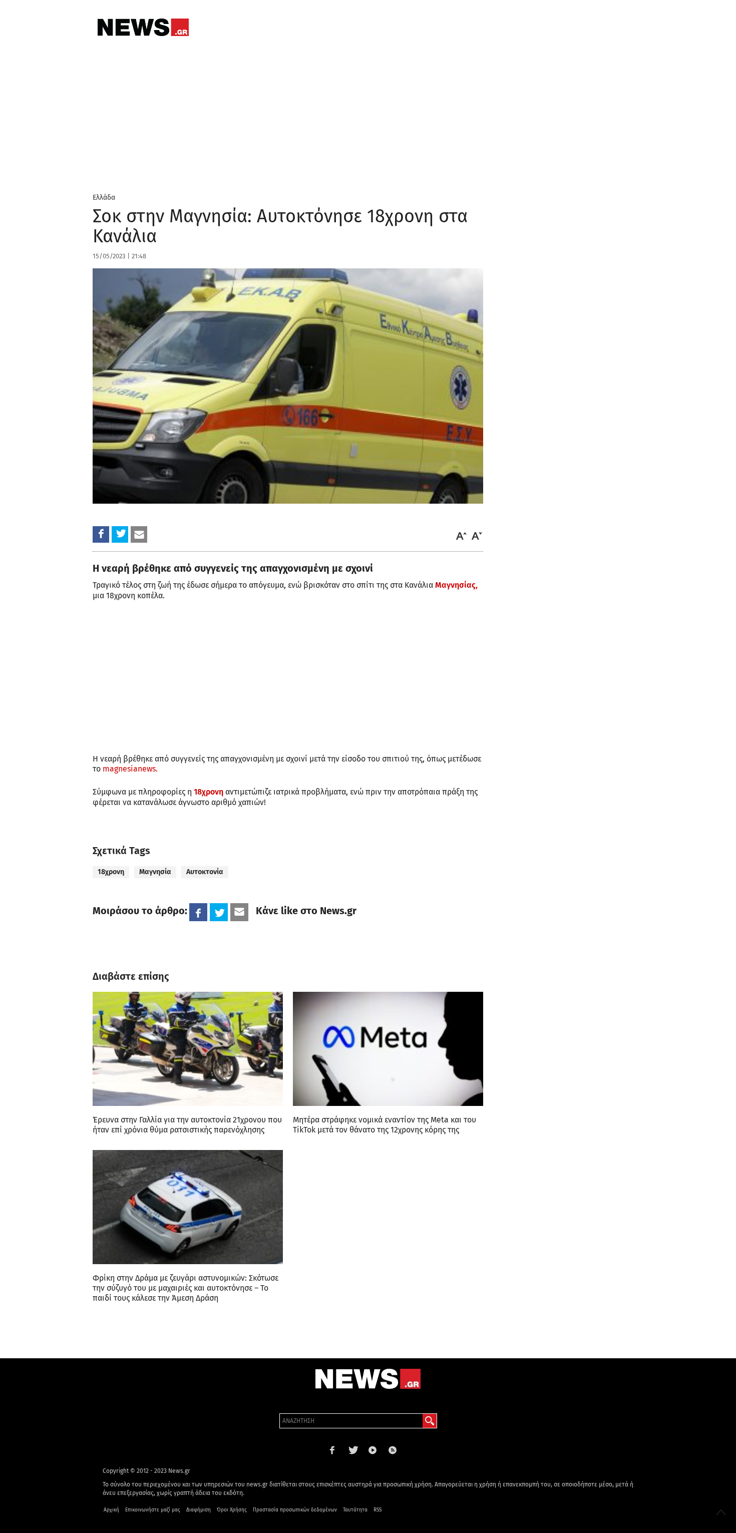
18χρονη (208, 792)
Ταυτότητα (355, 1510)
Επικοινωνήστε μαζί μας (152, 1510)
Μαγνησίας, (456, 585)
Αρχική (111, 1510)
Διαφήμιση (198, 1510)
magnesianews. (129, 769)
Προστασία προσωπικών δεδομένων (295, 1510)
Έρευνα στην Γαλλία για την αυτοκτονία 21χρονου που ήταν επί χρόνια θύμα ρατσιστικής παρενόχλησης (187, 1124)
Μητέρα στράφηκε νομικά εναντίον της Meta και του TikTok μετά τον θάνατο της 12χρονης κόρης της (384, 1124)
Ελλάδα (104, 197)
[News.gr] (143, 27)
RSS (378, 1510)
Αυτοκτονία (204, 872)
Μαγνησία (155, 872)
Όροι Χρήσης (232, 1510)
